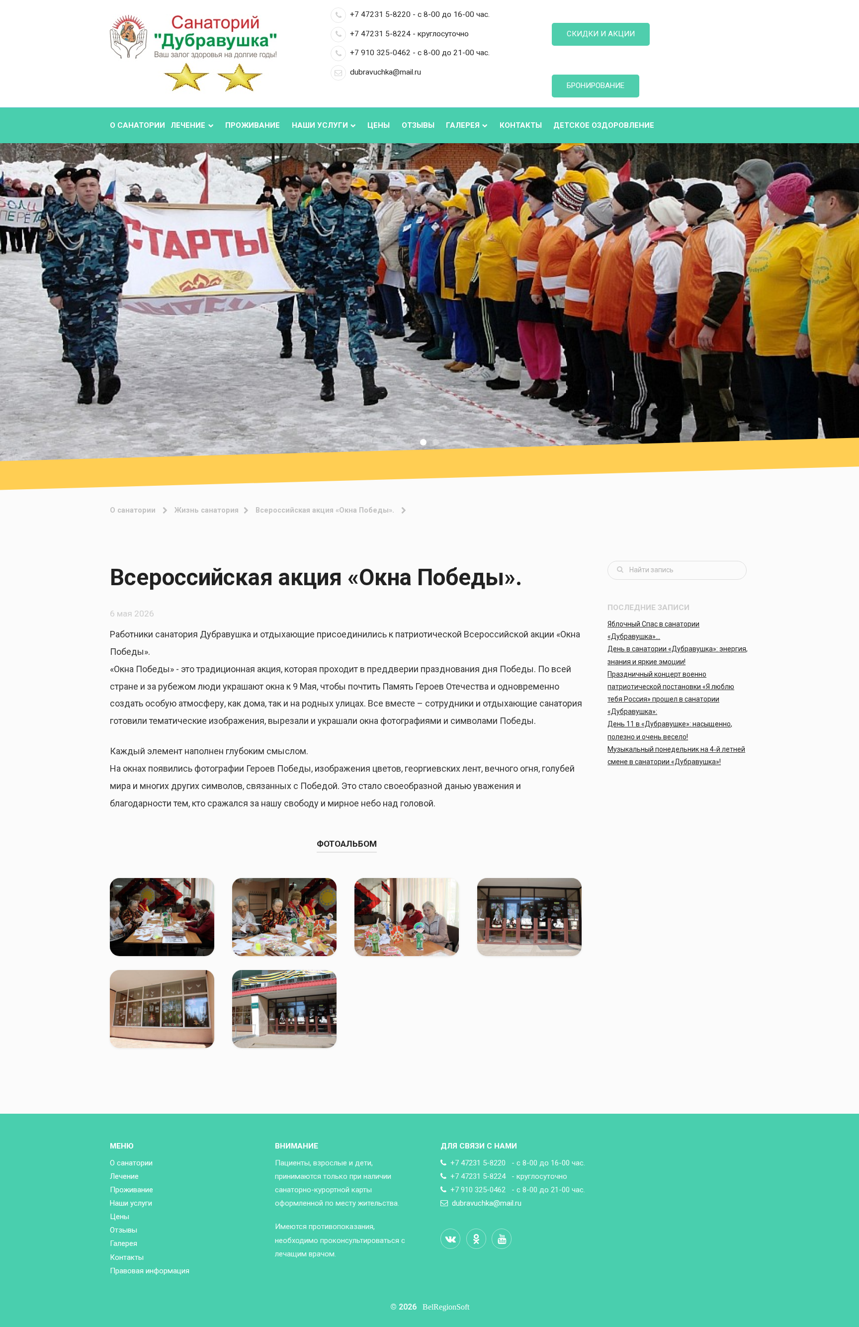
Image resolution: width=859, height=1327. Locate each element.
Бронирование (595, 85)
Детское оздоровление (603, 125)
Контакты (521, 125)
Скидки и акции (601, 33)
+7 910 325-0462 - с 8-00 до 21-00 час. (420, 52)
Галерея (463, 125)
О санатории (137, 125)
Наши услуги (320, 125)
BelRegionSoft (446, 1307)
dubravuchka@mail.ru (385, 72)
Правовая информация (149, 1270)
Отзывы (418, 125)
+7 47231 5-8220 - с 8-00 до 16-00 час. (420, 14)
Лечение (188, 125)
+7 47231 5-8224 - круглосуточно (409, 33)
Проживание (252, 125)
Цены (378, 125)
